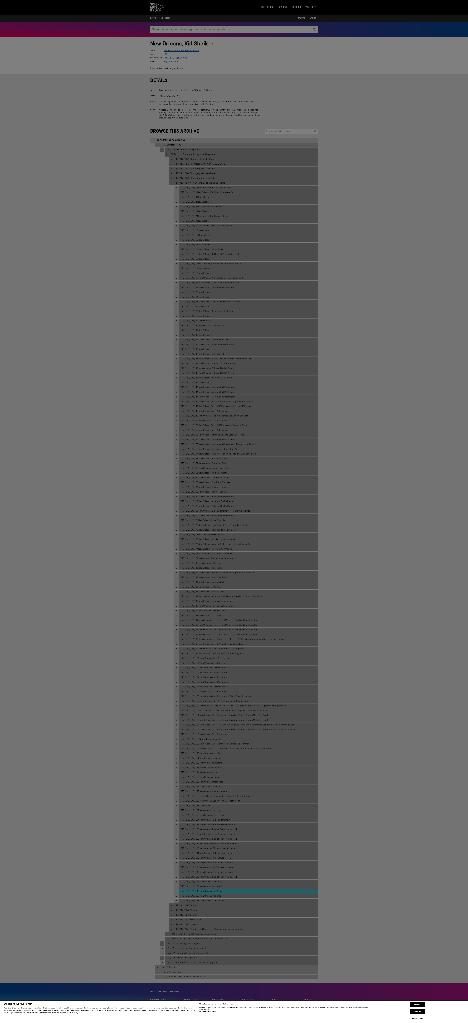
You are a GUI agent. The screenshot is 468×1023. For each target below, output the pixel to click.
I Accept (417, 1004)
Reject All (417, 1011)
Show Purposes (417, 1018)
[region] (234, 1011)
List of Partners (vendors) (208, 1011)
